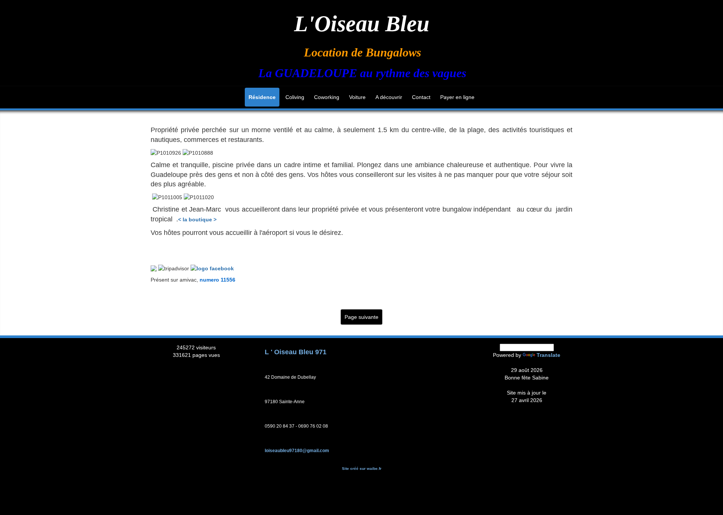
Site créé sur (361, 468)
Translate (548, 355)
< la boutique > (197, 219)
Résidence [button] (262, 97)
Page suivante (361, 317)
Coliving (294, 97)
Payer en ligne (457, 97)
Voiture (357, 97)
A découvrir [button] (388, 97)
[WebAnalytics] (196, 363)
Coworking (326, 97)
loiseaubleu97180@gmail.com (297, 450)
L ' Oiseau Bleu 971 (295, 352)
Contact (421, 97)
